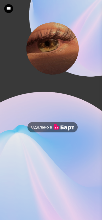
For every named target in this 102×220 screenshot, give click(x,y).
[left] (8, 8)
